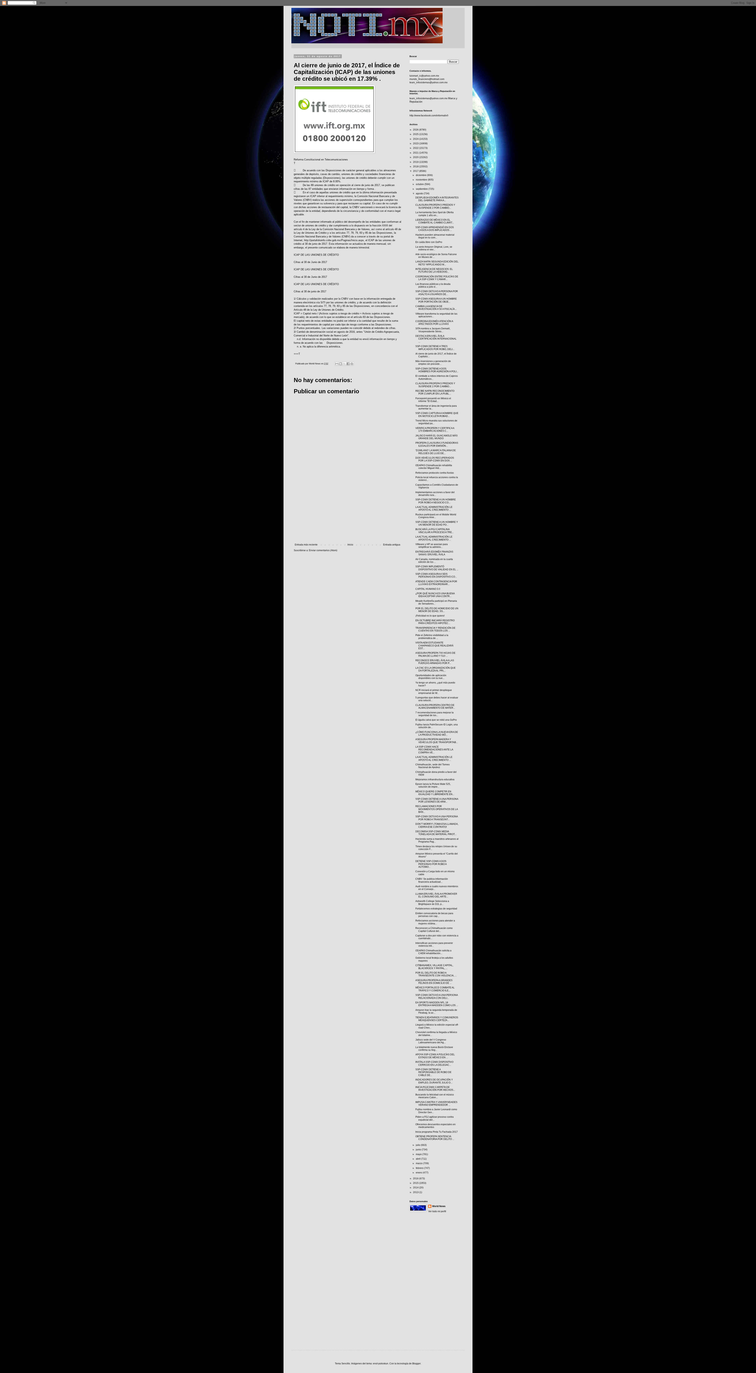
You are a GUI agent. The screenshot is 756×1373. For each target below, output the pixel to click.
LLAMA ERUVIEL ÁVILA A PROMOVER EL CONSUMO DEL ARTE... (436, 895)
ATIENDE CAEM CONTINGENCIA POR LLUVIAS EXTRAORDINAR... (436, 583)
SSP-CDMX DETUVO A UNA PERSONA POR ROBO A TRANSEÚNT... (436, 818)
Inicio (350, 544)
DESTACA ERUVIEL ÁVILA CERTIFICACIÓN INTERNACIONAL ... (436, 339)
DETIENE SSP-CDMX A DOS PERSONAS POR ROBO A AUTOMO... (431, 864)
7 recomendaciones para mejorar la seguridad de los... (434, 714)
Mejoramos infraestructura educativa (434, 779)
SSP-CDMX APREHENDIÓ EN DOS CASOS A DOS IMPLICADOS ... (434, 228)
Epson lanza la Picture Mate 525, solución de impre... (433, 785)
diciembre (421, 175)
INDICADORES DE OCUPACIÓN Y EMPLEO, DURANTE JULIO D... (434, 1081)
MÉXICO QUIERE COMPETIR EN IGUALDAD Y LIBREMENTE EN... (434, 793)
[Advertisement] (347, 510)
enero (419, 1172)
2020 (416, 157)
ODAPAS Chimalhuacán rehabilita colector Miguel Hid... (433, 466)
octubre (420, 184)
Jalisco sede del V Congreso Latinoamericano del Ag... (430, 1041)
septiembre (422, 189)
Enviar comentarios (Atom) (323, 550)
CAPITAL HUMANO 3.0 (427, 589)
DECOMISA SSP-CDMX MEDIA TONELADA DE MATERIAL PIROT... (435, 833)
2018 (416, 166)
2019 (416, 162)
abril (418, 1158)
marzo (419, 1163)
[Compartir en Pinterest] (352, 364)
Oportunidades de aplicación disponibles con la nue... (430, 677)
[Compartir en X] (344, 364)
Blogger (416, 1363)
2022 (416, 148)
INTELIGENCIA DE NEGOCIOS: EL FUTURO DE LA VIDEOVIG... (434, 270)
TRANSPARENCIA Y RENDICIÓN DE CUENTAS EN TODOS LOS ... (435, 629)
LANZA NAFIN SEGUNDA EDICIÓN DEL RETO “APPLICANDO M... (437, 263)
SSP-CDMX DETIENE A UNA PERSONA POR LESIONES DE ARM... (436, 800)
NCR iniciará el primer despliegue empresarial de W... (433, 691)
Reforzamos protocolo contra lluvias (434, 472)
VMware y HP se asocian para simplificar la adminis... (431, 545)
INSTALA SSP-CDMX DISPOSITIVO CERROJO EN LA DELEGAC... (434, 1063)
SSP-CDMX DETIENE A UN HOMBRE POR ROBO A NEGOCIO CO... (435, 501)
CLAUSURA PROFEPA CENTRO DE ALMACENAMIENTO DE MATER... (435, 706)
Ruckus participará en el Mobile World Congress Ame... (435, 516)
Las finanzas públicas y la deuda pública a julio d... (432, 285)
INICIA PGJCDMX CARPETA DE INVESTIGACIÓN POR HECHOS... (435, 1088)
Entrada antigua (391, 544)
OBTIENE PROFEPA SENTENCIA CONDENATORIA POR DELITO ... (434, 1138)
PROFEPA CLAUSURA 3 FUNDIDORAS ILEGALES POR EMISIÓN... (436, 444)
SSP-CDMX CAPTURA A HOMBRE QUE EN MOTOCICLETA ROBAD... (436, 414)
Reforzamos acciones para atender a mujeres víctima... (435, 922)
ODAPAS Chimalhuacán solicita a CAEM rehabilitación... (433, 952)
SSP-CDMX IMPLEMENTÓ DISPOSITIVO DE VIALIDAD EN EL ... (436, 568)
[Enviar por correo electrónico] (337, 364)
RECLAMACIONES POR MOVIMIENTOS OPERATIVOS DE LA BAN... (436, 809)
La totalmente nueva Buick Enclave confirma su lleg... (434, 1048)
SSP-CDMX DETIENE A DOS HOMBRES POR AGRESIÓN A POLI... (436, 370)
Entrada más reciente (306, 544)
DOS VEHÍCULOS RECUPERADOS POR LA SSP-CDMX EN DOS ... (434, 459)
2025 (416, 134)
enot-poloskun (380, 1363)
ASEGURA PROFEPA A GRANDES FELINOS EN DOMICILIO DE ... (433, 981)
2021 (416, 152)
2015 (416, 1183)
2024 (416, 139)
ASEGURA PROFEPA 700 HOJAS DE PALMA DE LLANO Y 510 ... (435, 654)
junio (419, 1149)
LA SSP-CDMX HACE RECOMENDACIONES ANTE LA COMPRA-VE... (434, 749)
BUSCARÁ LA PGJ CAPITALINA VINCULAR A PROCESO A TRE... (434, 530)
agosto (420, 193)
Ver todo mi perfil (437, 1211)
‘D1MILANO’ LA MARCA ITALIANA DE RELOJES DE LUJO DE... (435, 452)
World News (439, 1206)
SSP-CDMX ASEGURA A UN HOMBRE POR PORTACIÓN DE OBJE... (436, 300)
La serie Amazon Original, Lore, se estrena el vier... (433, 248)
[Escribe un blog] (341, 364)
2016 (416, 1178)
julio (418, 1145)
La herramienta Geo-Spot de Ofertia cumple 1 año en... (434, 214)
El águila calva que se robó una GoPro (436, 719)
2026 (416, 129)
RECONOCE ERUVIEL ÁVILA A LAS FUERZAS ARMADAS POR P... (434, 662)
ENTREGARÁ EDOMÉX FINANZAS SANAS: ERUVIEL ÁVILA (434, 553)
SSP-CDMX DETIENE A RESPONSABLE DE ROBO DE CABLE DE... (433, 1072)
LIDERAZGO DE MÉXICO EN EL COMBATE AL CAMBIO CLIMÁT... (434, 221)
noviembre (422, 179)
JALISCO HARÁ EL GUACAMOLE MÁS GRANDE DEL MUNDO (436, 437)
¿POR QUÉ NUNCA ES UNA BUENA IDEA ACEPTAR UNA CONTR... (435, 595)
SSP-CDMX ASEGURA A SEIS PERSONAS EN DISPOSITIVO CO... (436, 575)
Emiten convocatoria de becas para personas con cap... (434, 914)
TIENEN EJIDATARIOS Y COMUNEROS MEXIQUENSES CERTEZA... (436, 1019)
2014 (416, 1187)
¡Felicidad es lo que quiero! (430, 615)
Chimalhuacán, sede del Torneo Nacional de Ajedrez (432, 766)
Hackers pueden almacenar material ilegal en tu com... (434, 236)
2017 (416, 171)
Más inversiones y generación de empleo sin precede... (433, 362)
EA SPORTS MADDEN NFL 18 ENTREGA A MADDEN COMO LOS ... (436, 1004)
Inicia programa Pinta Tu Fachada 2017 (436, 1131)
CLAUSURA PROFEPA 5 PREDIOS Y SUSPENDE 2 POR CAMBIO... (435, 206)
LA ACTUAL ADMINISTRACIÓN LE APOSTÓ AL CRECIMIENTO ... (433, 508)
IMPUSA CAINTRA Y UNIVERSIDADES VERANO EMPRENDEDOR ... (436, 1103)
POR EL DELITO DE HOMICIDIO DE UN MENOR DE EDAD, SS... (436, 610)
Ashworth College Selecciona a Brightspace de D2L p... (432, 902)
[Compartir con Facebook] (348, 364)
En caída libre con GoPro (428, 242)
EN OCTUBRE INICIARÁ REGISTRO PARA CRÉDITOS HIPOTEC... (435, 622)
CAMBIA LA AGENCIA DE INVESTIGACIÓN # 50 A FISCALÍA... (436, 307)
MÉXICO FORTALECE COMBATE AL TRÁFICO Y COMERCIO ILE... (435, 989)
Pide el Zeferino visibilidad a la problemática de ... (431, 636)
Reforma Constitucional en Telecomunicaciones (321, 159)
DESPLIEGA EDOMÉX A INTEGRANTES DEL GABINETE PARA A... (437, 199)
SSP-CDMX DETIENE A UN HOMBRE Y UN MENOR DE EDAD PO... (436, 523)
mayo (419, 1154)
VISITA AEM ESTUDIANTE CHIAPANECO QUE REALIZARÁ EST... (434, 645)
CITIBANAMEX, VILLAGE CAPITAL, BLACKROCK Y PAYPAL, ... (434, 966)
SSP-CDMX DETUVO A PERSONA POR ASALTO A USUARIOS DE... (436, 292)
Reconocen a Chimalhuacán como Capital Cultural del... (434, 929)
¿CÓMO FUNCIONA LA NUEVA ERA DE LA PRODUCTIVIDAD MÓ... (436, 733)
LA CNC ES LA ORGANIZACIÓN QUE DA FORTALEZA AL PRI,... (435, 669)
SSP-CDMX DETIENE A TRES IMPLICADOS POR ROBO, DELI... (434, 347)
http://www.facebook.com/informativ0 (429, 115)
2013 (416, 1192)
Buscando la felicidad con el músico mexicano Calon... (434, 1096)
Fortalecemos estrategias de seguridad (436, 908)
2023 (416, 143)
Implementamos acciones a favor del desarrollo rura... (435, 493)
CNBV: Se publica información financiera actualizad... (431, 880)
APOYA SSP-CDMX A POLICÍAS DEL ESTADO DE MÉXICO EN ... (435, 1056)
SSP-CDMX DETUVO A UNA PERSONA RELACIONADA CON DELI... (436, 996)
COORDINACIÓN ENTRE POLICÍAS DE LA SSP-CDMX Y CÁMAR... (436, 278)
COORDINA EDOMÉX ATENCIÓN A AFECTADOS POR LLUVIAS (434, 322)
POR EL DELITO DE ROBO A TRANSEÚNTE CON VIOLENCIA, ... (436, 974)
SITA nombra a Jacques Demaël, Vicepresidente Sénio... (432, 330)
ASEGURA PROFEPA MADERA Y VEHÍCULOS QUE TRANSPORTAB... (436, 740)
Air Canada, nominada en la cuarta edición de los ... (434, 560)
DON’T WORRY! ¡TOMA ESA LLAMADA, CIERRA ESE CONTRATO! (436, 825)
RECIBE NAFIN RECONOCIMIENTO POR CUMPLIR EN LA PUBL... (434, 392)
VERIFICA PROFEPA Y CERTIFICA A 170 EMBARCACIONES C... (434, 429)
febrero (420, 1168)
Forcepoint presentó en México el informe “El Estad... (433, 400)
